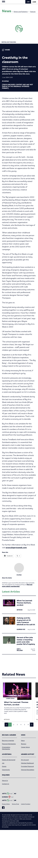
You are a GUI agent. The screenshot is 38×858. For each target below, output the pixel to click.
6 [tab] (28, 724)
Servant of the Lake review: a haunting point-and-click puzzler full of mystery (26, 640)
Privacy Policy (6, 804)
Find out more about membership (17, 585)
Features (32, 12)
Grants (4, 766)
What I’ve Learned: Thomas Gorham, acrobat (24, 602)
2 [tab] (13, 724)
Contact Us (5, 784)
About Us (5, 780)
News (23, 740)
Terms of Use (15, 804)
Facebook (3, 807)
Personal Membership (9, 744)
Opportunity (6, 770)
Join (28, 2)
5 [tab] (24, 724)
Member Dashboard (27, 763)
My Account (25, 760)
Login (34, 2)
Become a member (8, 740)
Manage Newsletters (27, 770)
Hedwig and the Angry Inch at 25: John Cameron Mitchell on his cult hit (26, 621)
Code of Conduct (25, 804)
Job (3, 763)
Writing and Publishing (21, 12)
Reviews (23, 744)
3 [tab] (17, 724)
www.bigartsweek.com (16, 547)
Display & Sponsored (8, 760)
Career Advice (25, 747)
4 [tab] (20, 724)
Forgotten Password (27, 766)
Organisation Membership (6, 748)
